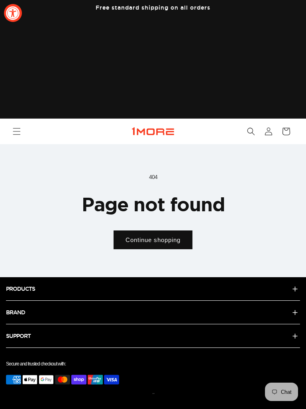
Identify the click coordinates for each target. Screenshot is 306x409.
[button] (17, 131)
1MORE (153, 393)
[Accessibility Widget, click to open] (13, 13)
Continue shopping (153, 239)
